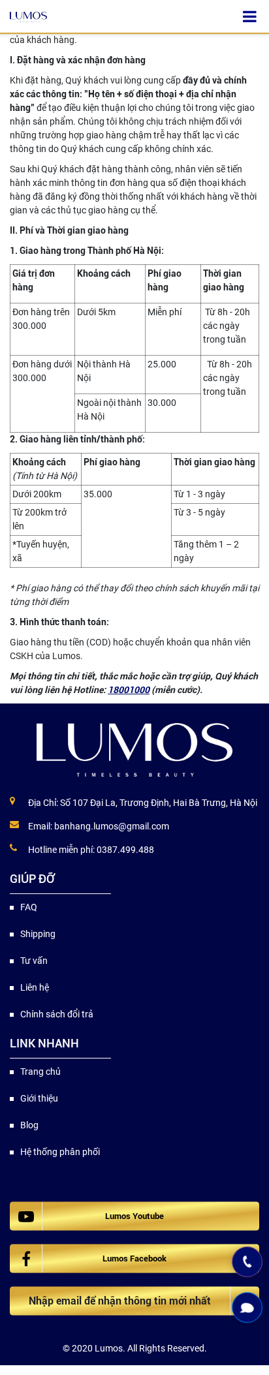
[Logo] (28, 16)
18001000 (129, 690)
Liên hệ (34, 987)
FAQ (28, 907)
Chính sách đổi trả (56, 1014)
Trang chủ (40, 1071)
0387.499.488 (125, 849)
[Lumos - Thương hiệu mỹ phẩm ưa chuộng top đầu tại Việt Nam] (134, 750)
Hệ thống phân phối (60, 1152)
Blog (29, 1125)
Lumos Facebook (134, 1258)
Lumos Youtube (134, 1216)
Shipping (37, 934)
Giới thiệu (39, 1098)
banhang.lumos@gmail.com (111, 826)
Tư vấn (34, 960)
